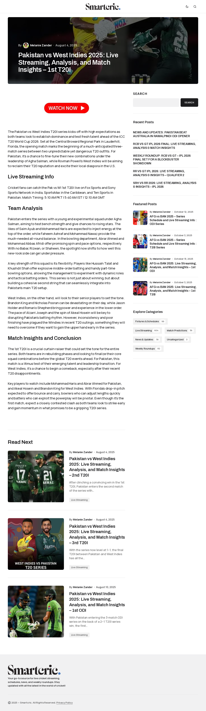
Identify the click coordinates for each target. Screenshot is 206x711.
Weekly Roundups (147, 348)
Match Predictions (179, 330)
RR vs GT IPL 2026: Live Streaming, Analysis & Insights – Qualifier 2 (159, 173)
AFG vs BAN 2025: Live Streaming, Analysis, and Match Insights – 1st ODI (173, 267)
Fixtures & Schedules (149, 321)
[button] (187, 6)
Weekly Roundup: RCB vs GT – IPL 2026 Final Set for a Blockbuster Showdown (162, 159)
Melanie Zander (162, 211)
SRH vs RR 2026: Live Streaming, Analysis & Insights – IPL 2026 (164, 184)
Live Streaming (79, 499)
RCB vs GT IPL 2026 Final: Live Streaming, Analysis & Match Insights (164, 145)
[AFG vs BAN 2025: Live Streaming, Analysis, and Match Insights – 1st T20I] (140, 288)
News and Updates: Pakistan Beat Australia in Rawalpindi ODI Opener (161, 134)
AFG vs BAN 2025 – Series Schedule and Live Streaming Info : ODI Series (173, 220)
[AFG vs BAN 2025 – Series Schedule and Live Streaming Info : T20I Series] (140, 241)
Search (140, 94)
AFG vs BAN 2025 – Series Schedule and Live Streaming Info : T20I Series (173, 243)
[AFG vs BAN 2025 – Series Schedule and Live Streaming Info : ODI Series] (140, 218)
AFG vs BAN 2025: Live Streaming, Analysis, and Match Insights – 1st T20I (173, 290)
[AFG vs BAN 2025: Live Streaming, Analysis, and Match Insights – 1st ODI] (140, 265)
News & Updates (146, 339)
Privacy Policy (64, 702)
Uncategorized (177, 339)
